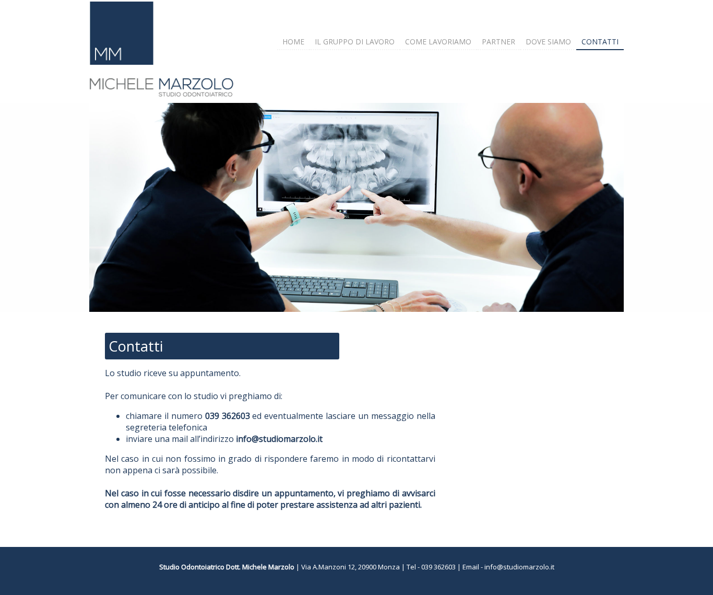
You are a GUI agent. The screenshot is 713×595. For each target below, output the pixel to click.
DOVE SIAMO (548, 41)
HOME (293, 41)
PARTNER (498, 41)
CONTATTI (600, 41)
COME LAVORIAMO (438, 41)
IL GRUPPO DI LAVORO (355, 41)
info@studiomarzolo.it (519, 566)
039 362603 (438, 566)
